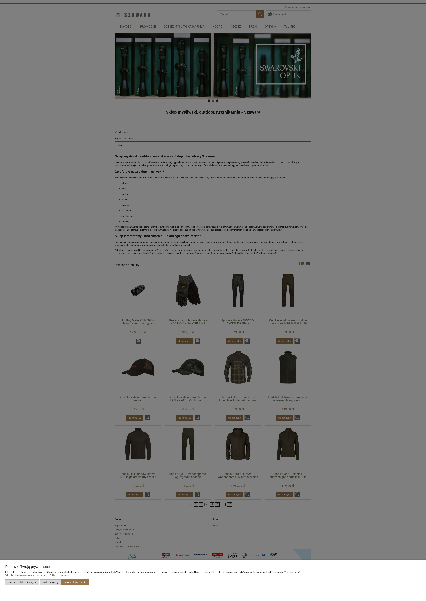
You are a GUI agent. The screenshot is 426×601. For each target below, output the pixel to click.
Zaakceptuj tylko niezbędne (22, 582)
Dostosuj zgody (50, 582)
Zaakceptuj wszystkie (75, 582)
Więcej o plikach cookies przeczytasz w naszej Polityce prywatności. (37, 575)
